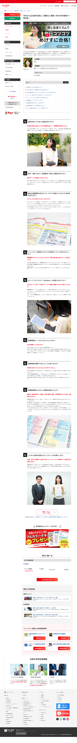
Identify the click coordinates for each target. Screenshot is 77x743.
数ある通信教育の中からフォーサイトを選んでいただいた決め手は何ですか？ (42, 92)
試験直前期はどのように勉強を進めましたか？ (36, 105)
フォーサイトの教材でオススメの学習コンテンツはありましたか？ (39, 95)
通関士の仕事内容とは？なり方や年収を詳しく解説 (45, 597)
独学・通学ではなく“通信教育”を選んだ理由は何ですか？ (38, 89)
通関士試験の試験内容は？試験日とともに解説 (44, 608)
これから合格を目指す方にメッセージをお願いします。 (37, 108)
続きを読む (34, 600)
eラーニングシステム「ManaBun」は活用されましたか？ (38, 97)
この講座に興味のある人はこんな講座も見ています (12, 103)
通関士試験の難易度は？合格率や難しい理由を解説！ (46, 614)
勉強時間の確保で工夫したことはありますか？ (36, 102)
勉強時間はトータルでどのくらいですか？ (35, 100)
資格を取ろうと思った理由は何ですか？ (34, 87)
